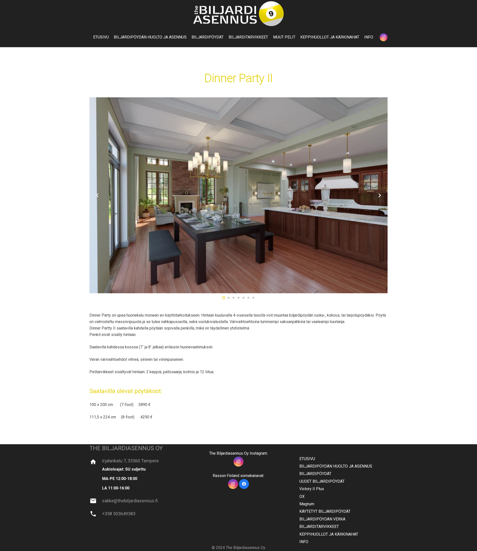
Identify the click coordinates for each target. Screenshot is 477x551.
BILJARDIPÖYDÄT (315, 473)
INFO (303, 541)
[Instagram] (384, 37)
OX (302, 496)
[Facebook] (244, 484)
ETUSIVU (307, 458)
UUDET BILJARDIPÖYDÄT (322, 481)
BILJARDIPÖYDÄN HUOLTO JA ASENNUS (335, 466)
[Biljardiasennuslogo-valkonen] (238, 13)
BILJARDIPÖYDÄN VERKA (322, 519)
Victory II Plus (311, 488)
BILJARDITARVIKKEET (319, 526)
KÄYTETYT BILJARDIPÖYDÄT (325, 511)
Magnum (306, 504)
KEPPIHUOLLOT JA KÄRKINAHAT (328, 534)
